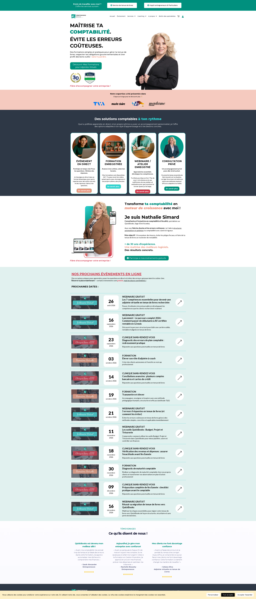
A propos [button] (151, 16)
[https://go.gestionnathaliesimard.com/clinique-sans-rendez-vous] (179, 342)
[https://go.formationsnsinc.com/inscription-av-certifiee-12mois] (179, 322)
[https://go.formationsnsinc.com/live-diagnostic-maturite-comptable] (179, 471)
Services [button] (130, 16)
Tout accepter (228, 595)
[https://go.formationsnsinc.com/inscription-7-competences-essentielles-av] (179, 302)
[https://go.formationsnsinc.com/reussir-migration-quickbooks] (179, 508)
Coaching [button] (141, 16)
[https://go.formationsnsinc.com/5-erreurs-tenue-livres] (179, 414)
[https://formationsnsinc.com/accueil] (79, 16)
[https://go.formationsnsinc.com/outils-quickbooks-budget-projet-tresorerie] (179, 433)
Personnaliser (213, 595)
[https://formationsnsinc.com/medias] (99, 104)
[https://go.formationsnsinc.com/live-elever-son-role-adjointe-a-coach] (179, 360)
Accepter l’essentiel (245, 595)
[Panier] (179, 16)
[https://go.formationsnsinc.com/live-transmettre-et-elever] (179, 396)
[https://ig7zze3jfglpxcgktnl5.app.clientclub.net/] (183, 17)
